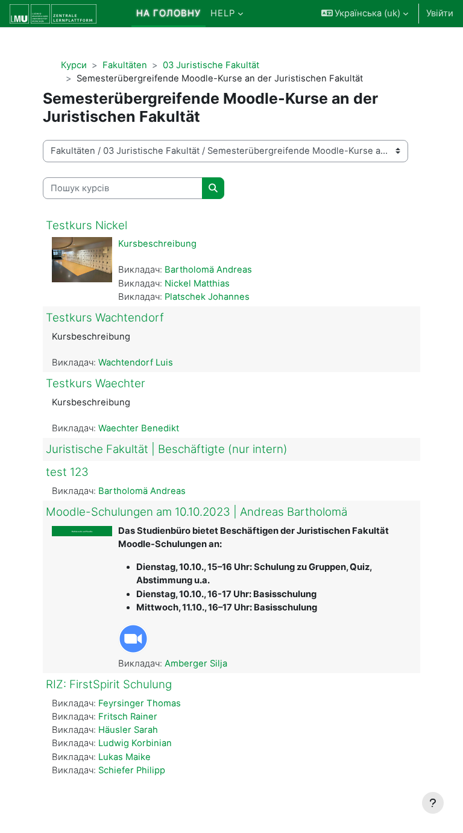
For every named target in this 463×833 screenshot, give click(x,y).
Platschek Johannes (207, 296)
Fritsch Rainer (127, 716)
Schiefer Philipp (131, 770)
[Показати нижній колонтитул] (433, 803)
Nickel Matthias (197, 283)
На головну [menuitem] (168, 13)
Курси (74, 65)
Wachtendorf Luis (135, 362)
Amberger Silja (196, 663)
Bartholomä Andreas (208, 269)
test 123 (67, 472)
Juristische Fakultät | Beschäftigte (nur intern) (167, 449)
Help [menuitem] (222, 13)
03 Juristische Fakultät (211, 65)
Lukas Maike (124, 757)
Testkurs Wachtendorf (105, 318)
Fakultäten (124, 65)
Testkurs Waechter (95, 383)
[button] (365, 13)
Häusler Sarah (128, 729)
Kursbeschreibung (157, 243)
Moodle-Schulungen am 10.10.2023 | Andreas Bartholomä (196, 512)
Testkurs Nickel (86, 225)
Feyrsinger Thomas (139, 703)
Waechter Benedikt (138, 428)
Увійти (439, 13)
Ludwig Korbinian (135, 743)
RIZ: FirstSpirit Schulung (109, 684)
